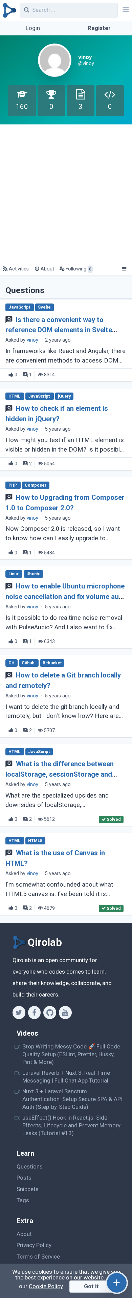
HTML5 (35, 840)
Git (11, 663)
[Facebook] (34, 1012)
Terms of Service (38, 1256)
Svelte (44, 307)
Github (29, 663)
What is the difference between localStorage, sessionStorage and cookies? (59, 774)
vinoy (32, 340)
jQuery (64, 396)
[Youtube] (65, 1012)
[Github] (49, 1012)
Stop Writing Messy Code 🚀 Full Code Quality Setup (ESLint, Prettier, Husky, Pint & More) (71, 1054)
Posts (24, 1177)
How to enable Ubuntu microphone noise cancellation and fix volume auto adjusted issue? (65, 596)
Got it (91, 1286)
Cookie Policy (46, 1286)
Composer (35, 485)
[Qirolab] (8, 10)
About (24, 1234)
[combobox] (69, 10)
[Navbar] (125, 10)
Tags (23, 1200)
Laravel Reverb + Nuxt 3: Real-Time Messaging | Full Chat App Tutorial (66, 1076)
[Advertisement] (66, 193)
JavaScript (19, 307)
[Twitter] (19, 1012)
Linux (14, 574)
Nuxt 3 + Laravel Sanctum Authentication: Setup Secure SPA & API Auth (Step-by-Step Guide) (72, 1099)
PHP (13, 485)
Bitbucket (52, 663)
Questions (30, 1166)
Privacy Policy (34, 1245)
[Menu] (124, 269)
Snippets (28, 1189)
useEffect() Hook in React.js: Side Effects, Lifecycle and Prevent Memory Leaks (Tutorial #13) (71, 1125)
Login (33, 28)
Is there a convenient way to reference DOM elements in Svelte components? (58, 330)
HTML (14, 396)
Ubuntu (33, 574)
